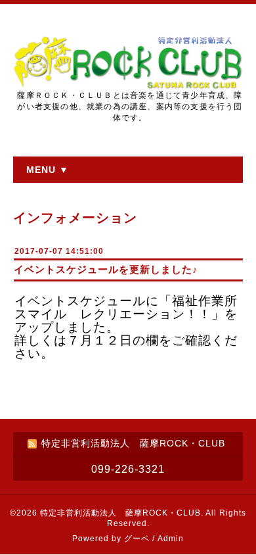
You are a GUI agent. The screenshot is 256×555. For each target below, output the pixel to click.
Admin (171, 538)
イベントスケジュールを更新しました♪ (106, 269)
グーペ (137, 538)
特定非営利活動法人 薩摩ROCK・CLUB (120, 513)
